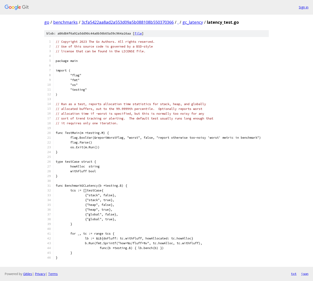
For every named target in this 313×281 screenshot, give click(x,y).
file (138, 33)
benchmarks (65, 22)
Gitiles (27, 274)
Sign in (303, 7)
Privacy (40, 274)
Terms (53, 274)
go (46, 22)
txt (294, 274)
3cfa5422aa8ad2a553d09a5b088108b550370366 (128, 22)
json (304, 274)
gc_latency (192, 22)
